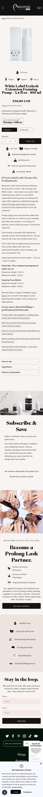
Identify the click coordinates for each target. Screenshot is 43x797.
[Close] (41, 763)
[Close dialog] (42, 742)
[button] (2, 7)
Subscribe (21, 720)
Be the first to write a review (21, 476)
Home (4, 18)
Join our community (13, 743)
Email (4, 708)
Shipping (4, 105)
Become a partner (22, 606)
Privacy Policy (17, 787)
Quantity (5, 136)
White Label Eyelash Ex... (16, 18)
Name (4, 696)
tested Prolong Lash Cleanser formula (18, 204)
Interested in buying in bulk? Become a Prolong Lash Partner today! (19, 112)
